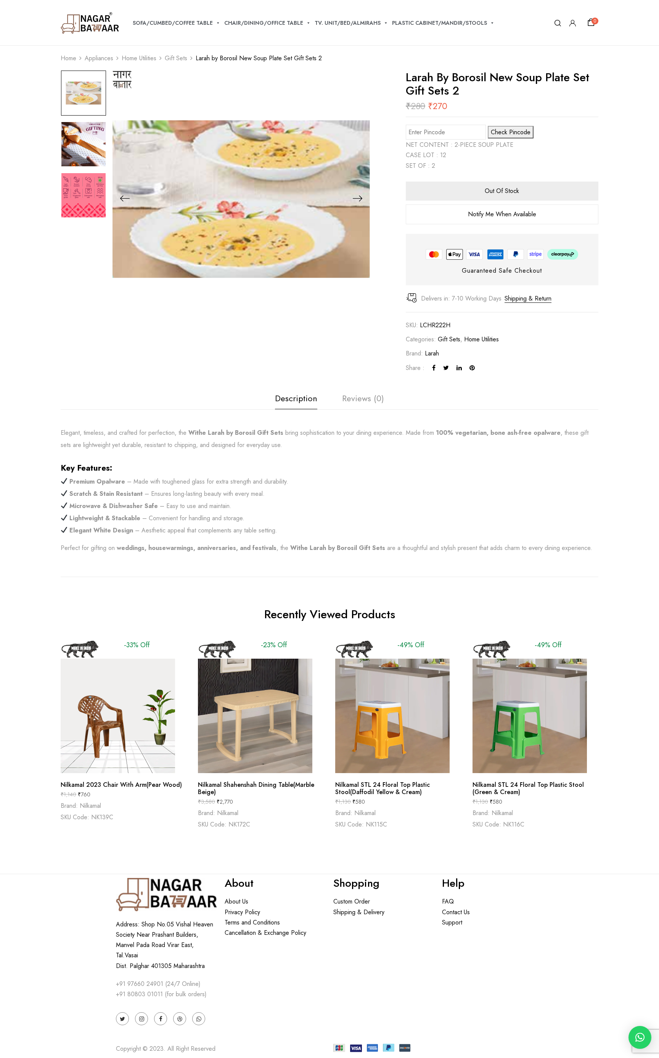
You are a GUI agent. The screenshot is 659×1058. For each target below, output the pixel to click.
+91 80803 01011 (139, 994)
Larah (432, 353)
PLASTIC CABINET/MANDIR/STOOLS (439, 23)
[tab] (296, 400)
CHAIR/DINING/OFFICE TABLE (263, 23)
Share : (415, 367)
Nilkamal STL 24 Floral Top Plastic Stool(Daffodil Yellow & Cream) (382, 788)
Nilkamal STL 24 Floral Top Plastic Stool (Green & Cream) (528, 788)
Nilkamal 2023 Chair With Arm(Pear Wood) (121, 784)
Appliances (99, 58)
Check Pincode (510, 132)
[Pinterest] (472, 367)
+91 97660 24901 (139, 983)
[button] (592, 22)
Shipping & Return (528, 298)
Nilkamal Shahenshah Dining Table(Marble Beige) (256, 788)
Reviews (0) (363, 398)
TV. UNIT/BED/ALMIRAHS (348, 23)
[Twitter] (446, 367)
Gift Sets (176, 58)
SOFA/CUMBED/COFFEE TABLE (173, 23)
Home (68, 58)
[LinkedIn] (459, 367)
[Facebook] (434, 367)
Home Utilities (139, 58)
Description (296, 398)
